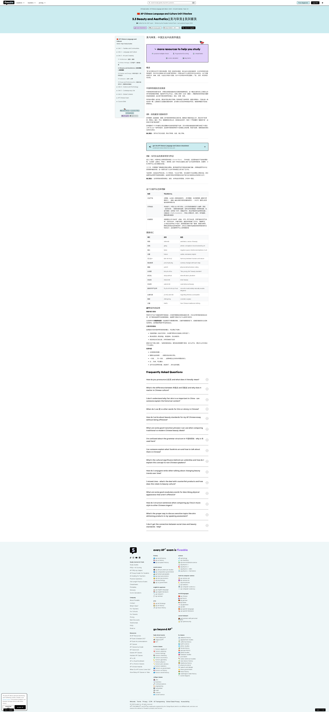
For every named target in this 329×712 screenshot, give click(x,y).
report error (134, 116)
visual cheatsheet (141, 28)
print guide (126, 116)
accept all (20, 707)
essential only (8, 707)
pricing (41, 3)
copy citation (168, 28)
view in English (189, 28)
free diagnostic (303, 3)
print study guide (155, 28)
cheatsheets (130, 113)
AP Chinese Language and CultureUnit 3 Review (164, 13)
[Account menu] (322, 3)
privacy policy (6, 699)
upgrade (315, 3)
